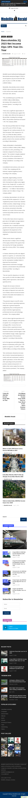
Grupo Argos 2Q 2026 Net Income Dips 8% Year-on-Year (19, 581)
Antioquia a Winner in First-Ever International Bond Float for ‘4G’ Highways (17, 682)
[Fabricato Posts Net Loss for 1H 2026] (4, 654)
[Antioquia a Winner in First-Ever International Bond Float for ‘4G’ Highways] (4, 682)
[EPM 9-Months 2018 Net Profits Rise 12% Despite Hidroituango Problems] (4, 698)
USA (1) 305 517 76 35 (6, 778)
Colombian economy (6, 709)
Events (3, 718)
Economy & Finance (6, 722)
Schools (3, 720)
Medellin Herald (6, 53)
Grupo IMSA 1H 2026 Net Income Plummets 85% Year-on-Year (19, 553)
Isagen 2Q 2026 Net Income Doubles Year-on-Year (19, 590)
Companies (9, 36)
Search (5, 516)
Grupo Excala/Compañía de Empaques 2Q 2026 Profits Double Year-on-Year (16, 668)
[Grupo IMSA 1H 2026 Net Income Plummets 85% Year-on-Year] (4, 661)
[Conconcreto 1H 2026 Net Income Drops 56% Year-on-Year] (4, 749)
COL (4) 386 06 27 (5, 774)
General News (4, 713)
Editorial (3, 716)
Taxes (2, 724)
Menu (4, 26)
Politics (3, 729)
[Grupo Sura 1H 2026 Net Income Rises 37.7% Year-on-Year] (4, 756)
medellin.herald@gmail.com (7, 772)
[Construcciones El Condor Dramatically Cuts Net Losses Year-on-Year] (11, 756)
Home (2, 31)
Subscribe (6, 613)
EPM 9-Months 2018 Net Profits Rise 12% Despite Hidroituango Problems (17, 697)
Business (8, 31)
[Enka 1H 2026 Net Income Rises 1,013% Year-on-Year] (18, 756)
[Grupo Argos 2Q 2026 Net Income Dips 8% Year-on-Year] (11, 749)
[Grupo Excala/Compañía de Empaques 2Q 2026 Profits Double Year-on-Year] (4, 669)
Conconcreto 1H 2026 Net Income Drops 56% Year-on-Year (19, 573)
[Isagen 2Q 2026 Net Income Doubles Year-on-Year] (18, 749)
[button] (24, 2)
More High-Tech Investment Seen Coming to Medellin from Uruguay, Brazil (17, 689)
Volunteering (4, 727)
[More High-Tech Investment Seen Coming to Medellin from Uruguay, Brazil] (4, 690)
